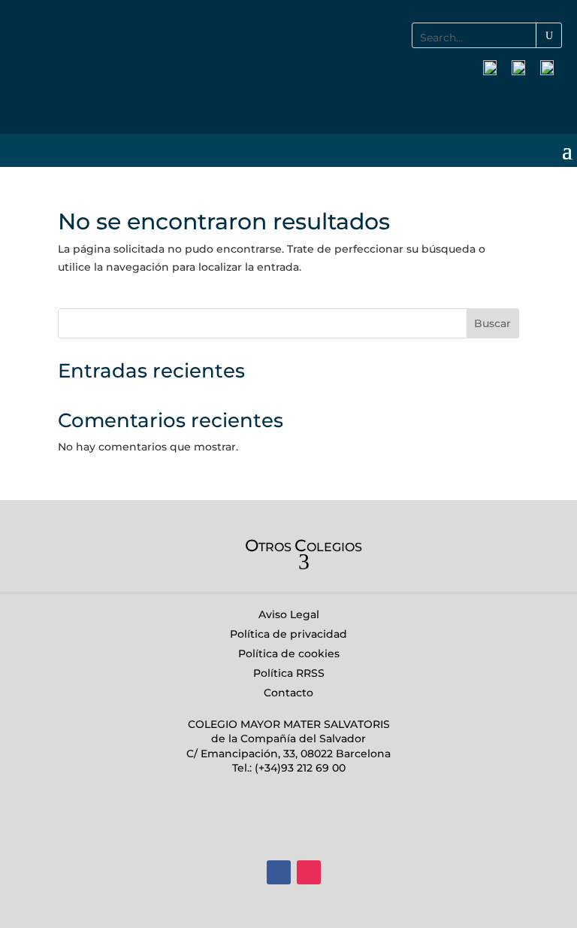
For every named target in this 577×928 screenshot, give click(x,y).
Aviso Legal (288, 614)
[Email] (550, 102)
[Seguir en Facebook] (279, 872)
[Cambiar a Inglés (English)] (547, 68)
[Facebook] (482, 102)
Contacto (288, 692)
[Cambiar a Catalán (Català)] (518, 68)
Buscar (492, 323)
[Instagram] (516, 102)
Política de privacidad (288, 634)
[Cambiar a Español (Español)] (490, 68)
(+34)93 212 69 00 (299, 768)
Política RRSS (289, 673)
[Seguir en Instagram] (309, 872)
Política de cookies (289, 653)
